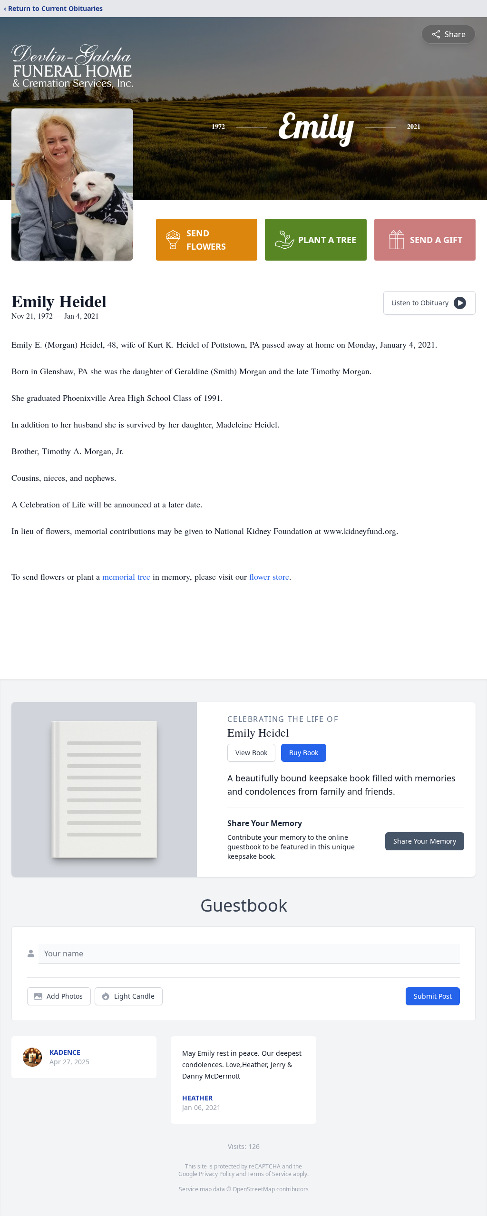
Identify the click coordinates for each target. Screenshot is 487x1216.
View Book (251, 752)
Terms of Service (269, 1174)
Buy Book (303, 752)
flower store (269, 576)
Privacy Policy (216, 1174)
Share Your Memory (424, 841)
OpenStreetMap (254, 1189)
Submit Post (433, 996)
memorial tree (126, 576)
